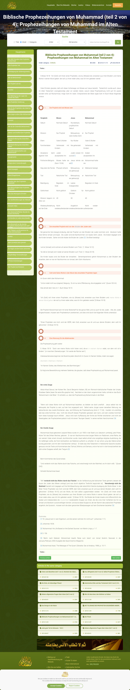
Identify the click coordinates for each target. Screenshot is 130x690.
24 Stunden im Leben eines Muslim (19, 218)
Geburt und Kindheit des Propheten (19, 132)
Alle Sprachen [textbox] (73, 42)
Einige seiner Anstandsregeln (17, 163)
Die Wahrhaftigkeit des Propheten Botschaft (18, 188)
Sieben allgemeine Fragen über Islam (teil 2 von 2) (58, 594)
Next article (116, 558)
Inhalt (24, 42)
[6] (113, 505)
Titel (17, 42)
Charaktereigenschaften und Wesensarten (17, 151)
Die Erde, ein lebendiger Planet (52, 583)
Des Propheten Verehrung (16, 102)
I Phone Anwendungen (15, 261)
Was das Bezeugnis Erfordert (17, 193)
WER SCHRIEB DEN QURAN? (17, 242)
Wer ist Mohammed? (14, 77)
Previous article (45, 558)
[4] (115, 418)
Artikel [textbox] (51, 42)
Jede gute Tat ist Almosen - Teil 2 (52, 628)
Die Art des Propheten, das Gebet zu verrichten (19, 108)
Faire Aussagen (13, 169)
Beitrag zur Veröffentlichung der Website (55, 659)
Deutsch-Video (12, 206)
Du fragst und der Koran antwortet (19, 248)
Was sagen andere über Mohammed (19, 114)
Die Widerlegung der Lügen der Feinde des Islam (17, 96)
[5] (69, 449)
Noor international (72, 664)
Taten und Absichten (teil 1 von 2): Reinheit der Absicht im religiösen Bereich (66, 572)
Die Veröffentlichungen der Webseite (19, 200)
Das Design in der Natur (49, 605)
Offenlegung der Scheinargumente (19, 71)
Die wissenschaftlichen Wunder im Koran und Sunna (18, 212)
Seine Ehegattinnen (14, 175)
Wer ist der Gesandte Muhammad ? (19, 126)
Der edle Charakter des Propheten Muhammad (18, 60)
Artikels (53, 63)
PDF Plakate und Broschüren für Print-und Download (18, 231)
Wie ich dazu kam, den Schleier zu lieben (98, 594)
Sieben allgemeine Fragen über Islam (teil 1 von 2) (101, 628)
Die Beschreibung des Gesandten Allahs (18, 139)
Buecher (10, 90)
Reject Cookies (74, 686)
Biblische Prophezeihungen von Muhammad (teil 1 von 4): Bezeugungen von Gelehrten (70, 617)
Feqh (68, 657)
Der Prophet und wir (14, 84)
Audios (10, 236)
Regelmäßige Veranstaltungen (17, 255)
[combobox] (51, 42)
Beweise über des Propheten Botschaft (17, 182)
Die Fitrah (88, 617)
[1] (75, 156)
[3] (85, 238)
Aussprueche (12, 157)
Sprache (118, 5)
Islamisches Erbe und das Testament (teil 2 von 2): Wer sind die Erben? (107, 583)
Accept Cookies (56, 686)
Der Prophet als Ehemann (16, 267)
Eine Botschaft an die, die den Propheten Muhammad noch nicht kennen (19, 225)
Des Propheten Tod (14, 65)
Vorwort (10, 120)
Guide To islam (71, 660)
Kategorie (33, 42)
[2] (72, 163)
